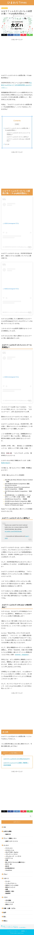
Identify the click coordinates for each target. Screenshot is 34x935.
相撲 (6, 889)
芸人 (5, 916)
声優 (6, 860)
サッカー (7, 881)
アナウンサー (9, 848)
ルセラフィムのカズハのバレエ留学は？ (18, 136)
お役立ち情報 (7, 831)
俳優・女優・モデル (9, 908)
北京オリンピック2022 (11, 885)
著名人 (6, 920)
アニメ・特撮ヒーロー (10, 838)
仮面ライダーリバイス (11, 841)
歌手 (5, 912)
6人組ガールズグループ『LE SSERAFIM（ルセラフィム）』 (16, 85)
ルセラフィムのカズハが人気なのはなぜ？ (17, 758)
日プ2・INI (8, 864)
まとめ (7, 144)
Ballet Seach (5, 463)
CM (5, 827)
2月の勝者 (8, 900)
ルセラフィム (4, 8)
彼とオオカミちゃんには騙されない (15, 862)
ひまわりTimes (17, 2)
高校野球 (7, 893)
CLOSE (17, 124)
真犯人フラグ (9, 904)
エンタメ (6, 845)
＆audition (8, 870)
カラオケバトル (9, 850)
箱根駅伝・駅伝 (9, 891)
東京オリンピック (10, 887)
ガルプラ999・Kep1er (11, 852)
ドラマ (6, 897)
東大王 (7, 866)
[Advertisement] (17, 57)
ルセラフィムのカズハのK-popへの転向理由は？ (18, 139)
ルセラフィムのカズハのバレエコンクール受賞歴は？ (18, 133)
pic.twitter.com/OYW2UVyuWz (13, 531)
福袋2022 (8, 834)
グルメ (6, 874)
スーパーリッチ (9, 902)
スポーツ (6, 878)
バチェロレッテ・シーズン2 (13, 856)
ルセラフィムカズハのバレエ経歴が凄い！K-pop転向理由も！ (17, 129)
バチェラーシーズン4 (11, 854)
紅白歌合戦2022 (10, 868)
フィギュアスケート (11, 883)
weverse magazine (21, 654)
